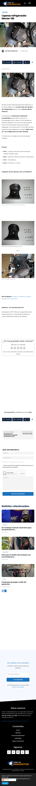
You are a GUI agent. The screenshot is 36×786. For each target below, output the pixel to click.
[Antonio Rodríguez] (3, 51)
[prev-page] (3, 591)
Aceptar (5, 783)
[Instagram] (22, 752)
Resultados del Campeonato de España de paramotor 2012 (10, 435)
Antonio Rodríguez (11, 51)
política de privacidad (18, 687)
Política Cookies (19, 770)
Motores (5, 524)
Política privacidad (25, 769)
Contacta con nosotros (21, 721)
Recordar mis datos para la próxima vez (13, 462)
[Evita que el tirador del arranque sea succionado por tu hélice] (18, 543)
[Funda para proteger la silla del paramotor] (18, 570)
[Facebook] (9, 752)
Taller (5, 12)
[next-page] (5, 591)
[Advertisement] (18, 382)
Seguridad (5, 552)
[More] (32, 62)
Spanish (6, 779)
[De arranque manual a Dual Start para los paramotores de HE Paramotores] (18, 516)
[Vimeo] (18, 752)
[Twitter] (13, 752)
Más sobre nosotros (7, 721)
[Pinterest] (27, 752)
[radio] (11, 348)
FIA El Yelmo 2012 (27, 433)
